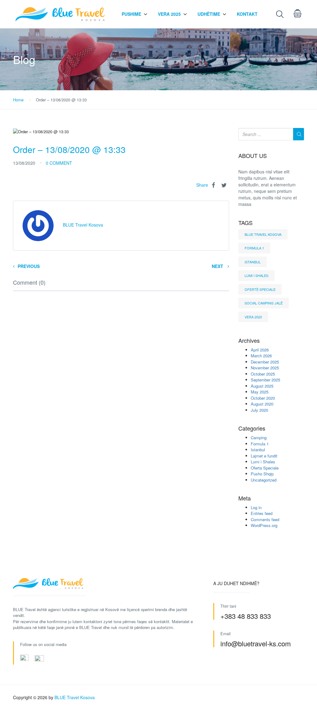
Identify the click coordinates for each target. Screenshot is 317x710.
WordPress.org (264, 525)
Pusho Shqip (262, 474)
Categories (251, 428)
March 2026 (261, 356)
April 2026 (260, 350)
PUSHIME (131, 14)
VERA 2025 (169, 14)
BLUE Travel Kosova (263, 234)
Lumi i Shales (256, 275)
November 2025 (265, 368)
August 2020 (262, 404)
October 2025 (263, 374)
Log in (256, 507)
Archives (249, 341)
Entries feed (261, 513)
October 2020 (263, 398)
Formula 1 (254, 247)
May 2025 (259, 392)
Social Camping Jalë (264, 302)
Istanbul (253, 261)
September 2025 (265, 380)
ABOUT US (252, 156)
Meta (244, 498)
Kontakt (247, 14)
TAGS (245, 223)
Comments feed (265, 519)
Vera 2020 (253, 316)
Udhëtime (209, 14)
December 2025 (265, 362)
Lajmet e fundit (264, 456)
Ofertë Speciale (260, 289)
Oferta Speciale (265, 468)
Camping (259, 437)
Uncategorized (263, 480)
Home (18, 100)
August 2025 (262, 386)
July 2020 (259, 410)
